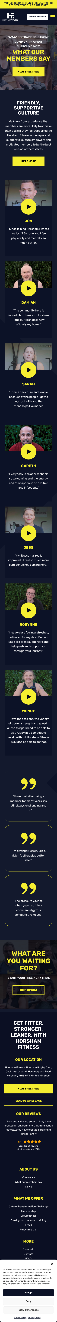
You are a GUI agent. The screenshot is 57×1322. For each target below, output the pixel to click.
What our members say (28, 1182)
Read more (28, 161)
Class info (28, 1249)
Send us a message (29, 1100)
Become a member (37, 17)
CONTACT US (42, 3)
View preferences (29, 1309)
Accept (28, 1292)
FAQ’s (28, 1224)
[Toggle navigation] (52, 17)
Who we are (28, 1177)
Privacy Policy (34, 1317)
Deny (28, 1301)
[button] (52, 1263)
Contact (28, 1253)
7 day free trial (28, 71)
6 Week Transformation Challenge (28, 1206)
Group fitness (28, 1215)
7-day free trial (28, 1229)
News (28, 1186)
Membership (28, 1211)
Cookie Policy (20, 1317)
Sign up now (28, 990)
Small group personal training (28, 1220)
